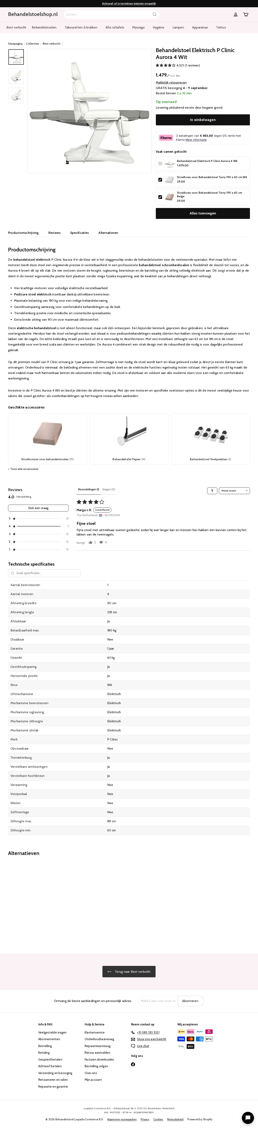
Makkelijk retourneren (171, 82)
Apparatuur (200, 27)
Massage (138, 27)
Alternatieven (108, 233)
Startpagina (15, 43)
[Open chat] (248, 1118)
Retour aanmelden (97, 1052)
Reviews (54, 233)
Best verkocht (16, 27)
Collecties (32, 43)
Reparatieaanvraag (97, 1046)
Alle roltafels (114, 27)
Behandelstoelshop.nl (33, 14)
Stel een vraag (38, 508)
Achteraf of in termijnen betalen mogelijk (129, 3)
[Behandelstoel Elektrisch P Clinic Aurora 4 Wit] (26, 902)
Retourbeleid (175, 1119)
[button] (166, 65)
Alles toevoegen (203, 213)
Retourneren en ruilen (53, 1080)
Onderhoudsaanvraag (99, 1039)
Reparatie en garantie (53, 1086)
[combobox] (111, 14)
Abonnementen (49, 1039)
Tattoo (221, 27)
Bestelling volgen (96, 1066)
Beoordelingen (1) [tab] (88, 489)
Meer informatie (196, 139)
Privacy (145, 1119)
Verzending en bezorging (55, 1073)
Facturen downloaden (99, 1059)
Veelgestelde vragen (52, 1032)
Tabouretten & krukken (81, 27)
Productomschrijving (23, 233)
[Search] (154, 14)
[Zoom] (89, 111)
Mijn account (93, 1080)
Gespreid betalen (50, 1059)
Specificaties (79, 233)
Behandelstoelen (44, 27)
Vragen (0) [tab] (108, 489)
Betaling (44, 1052)
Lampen (178, 27)
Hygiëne (158, 27)
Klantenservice (95, 1032)
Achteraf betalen (50, 1066)
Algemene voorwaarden (122, 1119)
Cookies (158, 1119)
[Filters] (212, 490)
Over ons (91, 1073)
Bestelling (45, 1046)
